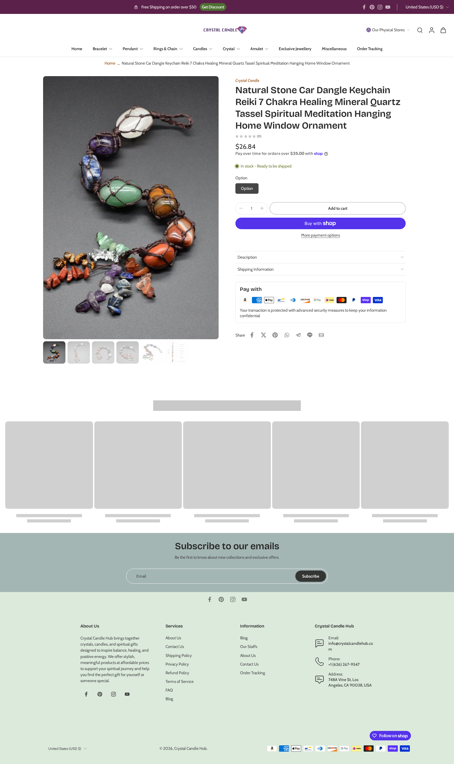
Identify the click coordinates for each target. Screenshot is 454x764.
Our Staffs (248, 646)
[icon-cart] (443, 30)
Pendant (130, 48)
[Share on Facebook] (252, 335)
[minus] (241, 208)
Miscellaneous (334, 48)
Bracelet (100, 48)
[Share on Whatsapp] (286, 335)
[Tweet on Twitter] (263, 335)
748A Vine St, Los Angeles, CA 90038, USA (350, 682)
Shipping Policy (179, 655)
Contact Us (175, 646)
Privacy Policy (177, 664)
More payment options (320, 235)
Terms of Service (180, 681)
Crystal (229, 48)
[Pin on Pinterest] (275, 335)
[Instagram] (380, 7)
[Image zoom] (131, 207)
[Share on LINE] (310, 335)
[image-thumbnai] (54, 352)
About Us (173, 638)
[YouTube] (388, 7)
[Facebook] (364, 7)
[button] (338, 208)
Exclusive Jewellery (295, 48)
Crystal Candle (247, 80)
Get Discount (213, 6)
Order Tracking (370, 48)
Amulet (256, 48)
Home (76, 48)
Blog (169, 699)
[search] (420, 30)
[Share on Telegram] (298, 335)
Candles (200, 48)
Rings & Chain (165, 48)
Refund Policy (177, 672)
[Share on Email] (321, 335)
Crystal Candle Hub (190, 748)
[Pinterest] (372, 7)
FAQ (169, 690)
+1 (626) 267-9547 (344, 664)
